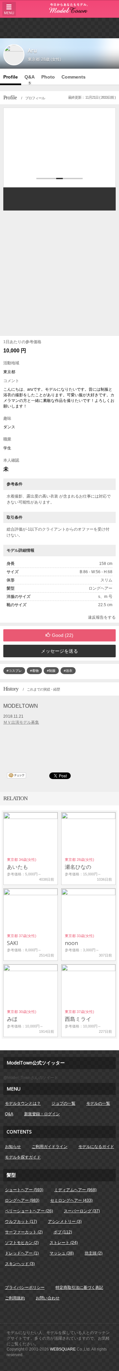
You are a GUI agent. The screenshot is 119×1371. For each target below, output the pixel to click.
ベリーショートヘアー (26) (29, 1211)
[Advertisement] (59, 27)
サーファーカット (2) (24, 1232)
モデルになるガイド (96, 1146)
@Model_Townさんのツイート (30, 1077)
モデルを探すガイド (23, 1157)
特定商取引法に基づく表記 (79, 1287)
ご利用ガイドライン (49, 1146)
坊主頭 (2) (93, 1253)
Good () (62, 635)
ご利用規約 (15, 1298)
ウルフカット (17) (21, 1221)
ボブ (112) (63, 1232)
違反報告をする (102, 617)
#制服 (51, 670)
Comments (73, 77)
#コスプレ (14, 670)
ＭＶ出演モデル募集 (21, 722)
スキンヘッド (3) (20, 1263)
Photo (48, 77)
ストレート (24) (64, 1242)
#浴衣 (68, 670)
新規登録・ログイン (42, 1114)
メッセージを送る (59, 651)
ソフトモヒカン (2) (22, 1242)
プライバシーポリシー (25, 1287)
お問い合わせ (48, 1298)
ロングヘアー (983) (22, 1200)
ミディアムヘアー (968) (75, 1190)
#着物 (34, 670)
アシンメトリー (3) (65, 1221)
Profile (10, 77)
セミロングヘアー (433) (71, 1200)
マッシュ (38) (62, 1253)
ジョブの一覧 (63, 1103)
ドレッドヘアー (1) (22, 1253)
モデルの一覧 (98, 1103)
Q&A (29, 79)
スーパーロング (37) (82, 1211)
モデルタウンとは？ (23, 1103)
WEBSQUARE (63, 1349)
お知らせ (13, 1146)
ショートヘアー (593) (24, 1190)
